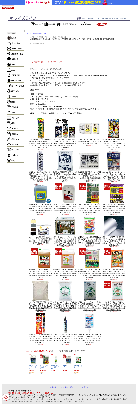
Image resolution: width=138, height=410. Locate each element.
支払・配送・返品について (70, 387)
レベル (44, 33)
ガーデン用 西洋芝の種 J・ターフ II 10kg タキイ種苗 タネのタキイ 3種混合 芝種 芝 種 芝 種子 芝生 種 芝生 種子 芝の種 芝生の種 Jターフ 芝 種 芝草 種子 (40, 306)
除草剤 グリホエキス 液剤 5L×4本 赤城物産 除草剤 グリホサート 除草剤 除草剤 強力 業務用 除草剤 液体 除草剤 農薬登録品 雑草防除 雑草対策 (40, 273)
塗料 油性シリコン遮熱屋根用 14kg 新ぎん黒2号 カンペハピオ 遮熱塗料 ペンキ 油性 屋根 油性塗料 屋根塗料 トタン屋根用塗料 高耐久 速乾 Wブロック (89, 241)
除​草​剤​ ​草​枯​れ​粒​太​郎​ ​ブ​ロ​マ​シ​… (44, 367)
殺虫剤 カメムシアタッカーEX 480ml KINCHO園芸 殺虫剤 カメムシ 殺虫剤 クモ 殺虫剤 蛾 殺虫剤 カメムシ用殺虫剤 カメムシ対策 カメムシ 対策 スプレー (40, 143)
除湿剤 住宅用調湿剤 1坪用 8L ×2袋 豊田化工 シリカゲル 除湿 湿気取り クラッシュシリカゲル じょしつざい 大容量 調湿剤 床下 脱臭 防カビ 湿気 (65, 176)
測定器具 (38, 33)
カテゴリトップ (31, 33)
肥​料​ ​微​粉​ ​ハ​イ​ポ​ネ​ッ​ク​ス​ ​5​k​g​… (78, 367)
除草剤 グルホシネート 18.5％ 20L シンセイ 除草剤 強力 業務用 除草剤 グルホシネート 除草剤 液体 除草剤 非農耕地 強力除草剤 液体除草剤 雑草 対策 (40, 208)
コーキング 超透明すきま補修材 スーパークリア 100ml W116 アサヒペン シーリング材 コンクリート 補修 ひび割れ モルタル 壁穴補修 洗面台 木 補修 (89, 338)
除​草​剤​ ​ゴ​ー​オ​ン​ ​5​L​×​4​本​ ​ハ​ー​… (67, 367)
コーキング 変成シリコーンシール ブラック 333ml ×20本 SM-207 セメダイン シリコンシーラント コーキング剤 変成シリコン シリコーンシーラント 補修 (65, 338)
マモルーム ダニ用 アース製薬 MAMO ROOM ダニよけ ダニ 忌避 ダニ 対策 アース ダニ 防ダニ (89, 141)
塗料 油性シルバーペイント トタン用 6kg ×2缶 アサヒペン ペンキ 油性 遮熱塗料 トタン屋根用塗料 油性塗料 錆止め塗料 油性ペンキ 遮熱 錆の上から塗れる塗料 (65, 241)
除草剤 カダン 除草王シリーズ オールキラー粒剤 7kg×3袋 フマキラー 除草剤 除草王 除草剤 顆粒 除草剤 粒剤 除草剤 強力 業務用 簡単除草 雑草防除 (113, 273)
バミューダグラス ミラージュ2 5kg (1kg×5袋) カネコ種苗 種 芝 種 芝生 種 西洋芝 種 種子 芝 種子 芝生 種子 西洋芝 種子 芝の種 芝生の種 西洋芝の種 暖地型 (65, 306)
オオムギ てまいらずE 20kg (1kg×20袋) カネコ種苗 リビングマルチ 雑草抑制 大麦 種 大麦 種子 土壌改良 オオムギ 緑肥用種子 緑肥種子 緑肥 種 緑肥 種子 (114, 306)
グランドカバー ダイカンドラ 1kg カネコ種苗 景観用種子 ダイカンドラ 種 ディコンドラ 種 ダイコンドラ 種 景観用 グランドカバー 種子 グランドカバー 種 (89, 306)
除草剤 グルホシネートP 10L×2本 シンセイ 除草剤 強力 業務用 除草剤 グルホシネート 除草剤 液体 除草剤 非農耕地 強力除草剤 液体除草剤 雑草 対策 (65, 208)
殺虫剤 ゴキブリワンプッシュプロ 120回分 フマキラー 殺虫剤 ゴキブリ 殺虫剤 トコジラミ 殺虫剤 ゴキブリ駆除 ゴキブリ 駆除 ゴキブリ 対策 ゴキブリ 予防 (113, 143)
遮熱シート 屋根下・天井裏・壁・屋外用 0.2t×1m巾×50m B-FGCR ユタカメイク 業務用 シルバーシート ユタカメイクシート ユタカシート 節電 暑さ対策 (114, 241)
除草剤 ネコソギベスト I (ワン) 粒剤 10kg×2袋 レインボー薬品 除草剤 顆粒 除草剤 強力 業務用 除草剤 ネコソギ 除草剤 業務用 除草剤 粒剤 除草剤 (89, 273)
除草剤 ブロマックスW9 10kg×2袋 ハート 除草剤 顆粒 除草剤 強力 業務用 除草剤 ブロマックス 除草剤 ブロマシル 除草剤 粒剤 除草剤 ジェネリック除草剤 (113, 208)
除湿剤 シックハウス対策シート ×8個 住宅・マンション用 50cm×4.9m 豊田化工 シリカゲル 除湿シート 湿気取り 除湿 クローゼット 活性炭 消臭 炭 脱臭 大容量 (40, 176)
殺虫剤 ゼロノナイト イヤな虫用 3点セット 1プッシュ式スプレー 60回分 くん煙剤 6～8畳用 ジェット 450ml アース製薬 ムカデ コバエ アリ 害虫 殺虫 (65, 143)
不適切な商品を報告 (56, 69)
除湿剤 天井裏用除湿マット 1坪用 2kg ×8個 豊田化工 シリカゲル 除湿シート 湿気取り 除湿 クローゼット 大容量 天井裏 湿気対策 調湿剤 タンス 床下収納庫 (89, 176)
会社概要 (53, 387)
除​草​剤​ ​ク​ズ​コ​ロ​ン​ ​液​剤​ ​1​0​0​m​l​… (55, 367)
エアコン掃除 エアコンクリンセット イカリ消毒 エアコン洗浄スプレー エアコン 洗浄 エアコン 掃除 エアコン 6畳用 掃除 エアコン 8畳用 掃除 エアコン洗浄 (114, 176)
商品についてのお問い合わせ (40, 69)
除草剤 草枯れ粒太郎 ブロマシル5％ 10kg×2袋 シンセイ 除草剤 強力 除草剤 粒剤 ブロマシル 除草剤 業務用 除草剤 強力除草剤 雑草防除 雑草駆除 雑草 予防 (89, 208)
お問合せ (85, 387)
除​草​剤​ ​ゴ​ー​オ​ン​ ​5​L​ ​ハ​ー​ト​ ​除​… (33, 367)
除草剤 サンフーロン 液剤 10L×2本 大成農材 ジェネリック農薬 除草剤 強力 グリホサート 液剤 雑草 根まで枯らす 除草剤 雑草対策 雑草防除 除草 (65, 273)
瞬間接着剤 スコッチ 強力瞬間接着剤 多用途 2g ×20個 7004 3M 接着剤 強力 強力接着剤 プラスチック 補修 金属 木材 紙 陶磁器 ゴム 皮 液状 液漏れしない (40, 338)
